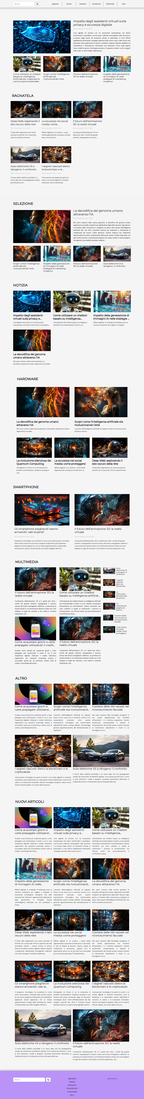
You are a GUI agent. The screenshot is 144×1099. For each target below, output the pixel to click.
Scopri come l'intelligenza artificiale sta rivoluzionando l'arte (99, 423)
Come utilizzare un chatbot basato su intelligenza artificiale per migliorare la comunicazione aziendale (26, 78)
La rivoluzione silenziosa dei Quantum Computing (34, 462)
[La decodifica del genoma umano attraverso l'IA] (42, 226)
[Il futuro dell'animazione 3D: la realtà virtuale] (87, 64)
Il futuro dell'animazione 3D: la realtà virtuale (85, 75)
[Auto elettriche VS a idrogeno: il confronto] (25, 154)
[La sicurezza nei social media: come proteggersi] (56, 109)
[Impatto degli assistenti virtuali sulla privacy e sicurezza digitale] (42, 37)
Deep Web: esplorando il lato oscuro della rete (25, 123)
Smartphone (96, 4)
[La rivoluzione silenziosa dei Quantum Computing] (34, 447)
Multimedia (110, 4)
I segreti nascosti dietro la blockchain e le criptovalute (56, 169)
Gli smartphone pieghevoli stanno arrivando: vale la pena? (36, 530)
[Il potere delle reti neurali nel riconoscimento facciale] (108, 617)
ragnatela (55, 4)
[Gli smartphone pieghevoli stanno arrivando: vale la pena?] (41, 509)
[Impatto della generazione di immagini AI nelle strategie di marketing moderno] (117, 64)
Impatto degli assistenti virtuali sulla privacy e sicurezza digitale (99, 23)
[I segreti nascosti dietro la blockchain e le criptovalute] (56, 154)
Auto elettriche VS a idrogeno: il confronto (23, 168)
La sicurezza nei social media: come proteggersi (55, 124)
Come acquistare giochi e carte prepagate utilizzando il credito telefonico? (35, 645)
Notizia (69, 4)
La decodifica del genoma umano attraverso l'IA (98, 212)
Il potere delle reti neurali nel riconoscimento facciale (120, 619)
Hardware (82, 4)
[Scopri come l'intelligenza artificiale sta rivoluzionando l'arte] (57, 64)
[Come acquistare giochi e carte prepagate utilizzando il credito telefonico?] (35, 628)
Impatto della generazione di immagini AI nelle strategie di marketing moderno (116, 78)
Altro (124, 4)
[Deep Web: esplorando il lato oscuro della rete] (25, 109)
